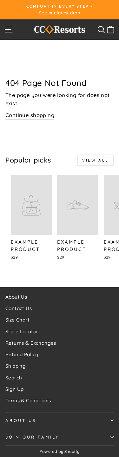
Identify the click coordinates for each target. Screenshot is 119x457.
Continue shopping (29, 115)
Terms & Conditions (28, 401)
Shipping (15, 366)
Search (13, 378)
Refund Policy (21, 354)
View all (95, 160)
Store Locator (21, 332)
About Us (16, 297)
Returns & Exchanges (30, 343)
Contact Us (18, 308)
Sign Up (14, 389)
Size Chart (17, 320)
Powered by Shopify (59, 451)
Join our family (32, 437)
